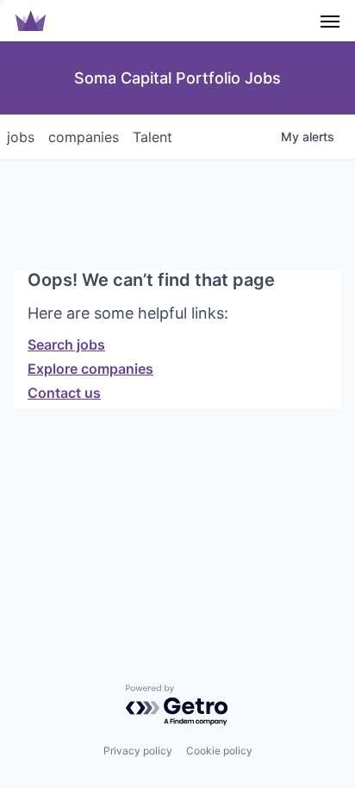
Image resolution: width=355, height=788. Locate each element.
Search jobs (66, 344)
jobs (20, 137)
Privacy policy (137, 750)
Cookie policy (219, 750)
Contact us (64, 392)
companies (83, 137)
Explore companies (90, 368)
